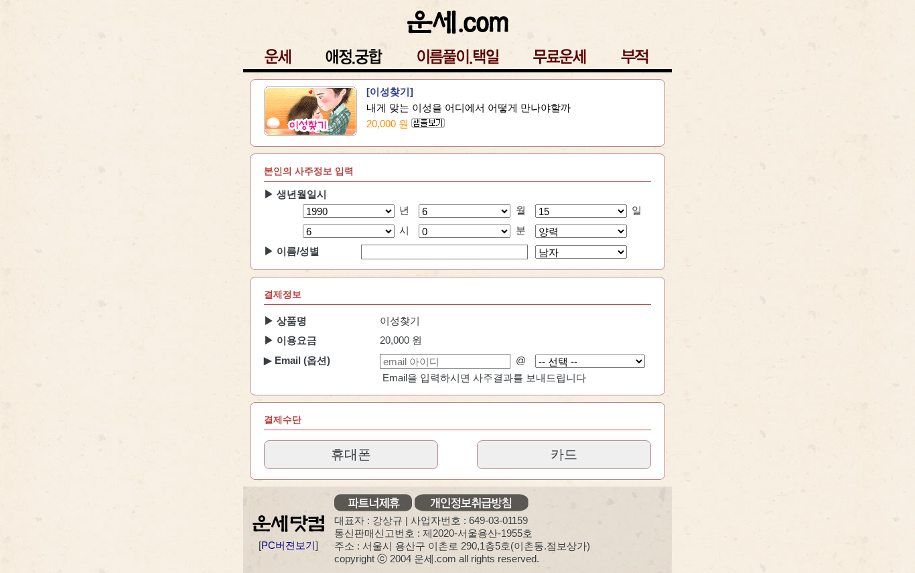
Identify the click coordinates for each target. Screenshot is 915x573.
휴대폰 (351, 454)
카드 (564, 454)
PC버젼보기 (288, 545)
